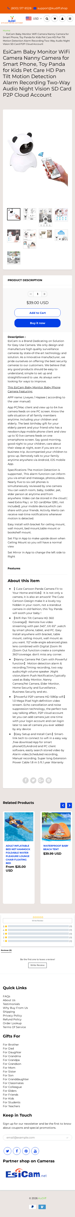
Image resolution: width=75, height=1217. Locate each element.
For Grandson (12, 1064)
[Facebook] (17, 1151)
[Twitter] (7, 1151)
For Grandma (12, 1056)
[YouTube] (35, 1151)
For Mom (9, 1067)
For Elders (10, 1091)
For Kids (8, 1098)
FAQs (6, 996)
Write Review (37, 965)
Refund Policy (12, 1019)
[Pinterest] (26, 1151)
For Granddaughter (16, 1079)
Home (6, 30)
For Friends (10, 1094)
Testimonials (11, 1004)
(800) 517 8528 (21, 8)
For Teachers (11, 1106)
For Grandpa (11, 1060)
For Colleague (12, 1087)
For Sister (9, 1071)
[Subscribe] (67, 1138)
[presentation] (62, 805)
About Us (9, 1000)
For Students (11, 1102)
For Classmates (13, 1083)
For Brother (11, 1044)
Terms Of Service (14, 1027)
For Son (8, 1075)
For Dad (8, 1048)
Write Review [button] (37, 921)
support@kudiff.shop (53, 8)
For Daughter (12, 1052)
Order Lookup (12, 1023)
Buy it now (37, 323)
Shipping (9, 1011)
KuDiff (42, 1198)
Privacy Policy (12, 1015)
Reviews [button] (6, 950)
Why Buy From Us (15, 1008)
